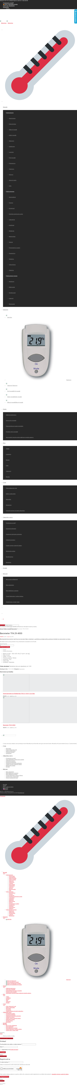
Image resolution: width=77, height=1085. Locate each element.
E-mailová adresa (4, 1062)
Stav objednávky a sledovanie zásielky (15, 759)
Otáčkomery (12, 146)
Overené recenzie (10, 752)
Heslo (1, 1046)
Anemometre (12, 118)
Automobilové (12, 197)
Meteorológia (12, 236)
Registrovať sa (4, 1076)
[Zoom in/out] (0, 1083)
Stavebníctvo (12, 253)
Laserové (11, 298)
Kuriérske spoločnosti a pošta (16, 214)
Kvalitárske (11, 225)
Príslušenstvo (12, 163)
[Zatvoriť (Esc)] (4, 1083)
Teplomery (11, 169)
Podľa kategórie (10, 112)
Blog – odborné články (8, 787)
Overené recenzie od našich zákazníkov (15, 510)
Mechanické (12, 304)
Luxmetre (11, 152)
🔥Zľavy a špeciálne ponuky (10, 4)
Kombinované (12, 292)
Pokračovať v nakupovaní (6, 1038)
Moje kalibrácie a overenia (12, 590)
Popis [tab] (4, 649)
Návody (8, 460)
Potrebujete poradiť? (11, 523)
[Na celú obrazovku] (2, 1083)
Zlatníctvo (11, 270)
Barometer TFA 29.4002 (9, 725)
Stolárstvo (11, 259)
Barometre (14, 629)
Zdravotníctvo (12, 264)
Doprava (11, 202)
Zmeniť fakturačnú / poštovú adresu (14, 596)
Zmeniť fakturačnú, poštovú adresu (14, 775)
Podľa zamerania (10, 191)
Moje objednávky (10, 585)
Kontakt (8, 766)
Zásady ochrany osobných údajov (14, 545)
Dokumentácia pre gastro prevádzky (14, 426)
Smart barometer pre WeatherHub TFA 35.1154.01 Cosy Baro (19, 693)
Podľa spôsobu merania (11, 276)
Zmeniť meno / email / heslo (12, 602)
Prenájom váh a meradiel (12, 431)
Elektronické (12, 287)
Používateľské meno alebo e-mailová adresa (11, 1044)
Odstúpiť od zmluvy (10, 540)
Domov (1, 629)
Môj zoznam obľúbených (12, 579)
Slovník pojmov (9, 556)
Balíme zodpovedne (10, 493)
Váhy (10, 186)
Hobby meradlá (12, 135)
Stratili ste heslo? (14, 1049)
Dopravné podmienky (11, 528)
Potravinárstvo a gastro (14, 247)
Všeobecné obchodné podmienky (14, 534)
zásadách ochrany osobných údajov (60, 1074)
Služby (4, 785)
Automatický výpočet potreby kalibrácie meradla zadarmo (20, 437)
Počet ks (5, 644)
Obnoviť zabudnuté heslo (12, 777)
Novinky (8, 476)
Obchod (11, 242)
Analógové (11, 281)
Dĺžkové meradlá (13, 129)
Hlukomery (11, 141)
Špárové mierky (12, 180)
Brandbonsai (21, 792)
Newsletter (8, 562)
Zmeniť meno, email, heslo (12, 776)
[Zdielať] (3, 1083)
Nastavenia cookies (10, 551)
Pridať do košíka (5, 647)
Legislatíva (8, 454)
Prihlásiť (3, 1052)
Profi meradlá (12, 157)
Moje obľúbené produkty (12, 774)
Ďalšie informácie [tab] (7, 651)
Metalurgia (11, 231)
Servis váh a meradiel (11, 420)
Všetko (7, 448)
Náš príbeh (8, 499)
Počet (1, 644)
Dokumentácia (12, 124)
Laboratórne (12, 219)
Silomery (11, 174)
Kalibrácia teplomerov (11, 415)
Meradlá (5, 784)
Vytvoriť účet (3, 1056)
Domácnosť (12, 208)
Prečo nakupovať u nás (11, 488)
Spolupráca (8, 505)
